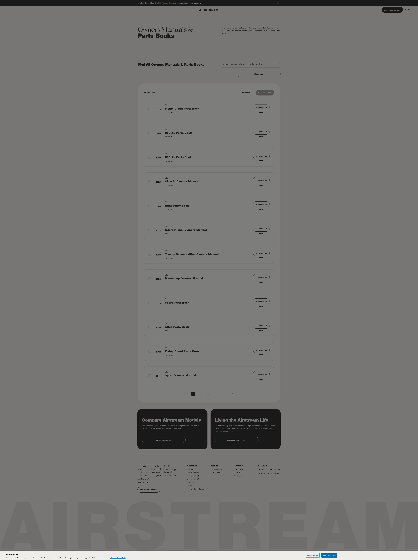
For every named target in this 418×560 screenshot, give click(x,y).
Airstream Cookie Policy (118, 558)
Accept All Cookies (329, 555)
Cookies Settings (312, 555)
